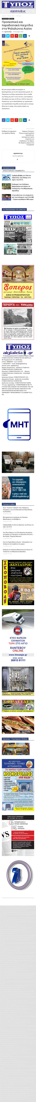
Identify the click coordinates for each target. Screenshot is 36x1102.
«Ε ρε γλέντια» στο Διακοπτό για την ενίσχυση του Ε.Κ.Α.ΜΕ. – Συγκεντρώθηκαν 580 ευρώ (23, 197)
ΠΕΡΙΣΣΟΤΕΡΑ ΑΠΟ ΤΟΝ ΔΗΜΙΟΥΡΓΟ (14, 170)
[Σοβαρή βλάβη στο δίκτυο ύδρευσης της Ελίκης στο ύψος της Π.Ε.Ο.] (6, 177)
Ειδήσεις (18, 16)
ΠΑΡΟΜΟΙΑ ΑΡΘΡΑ (8, 168)
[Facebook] (18, 160)
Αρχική (4, 16)
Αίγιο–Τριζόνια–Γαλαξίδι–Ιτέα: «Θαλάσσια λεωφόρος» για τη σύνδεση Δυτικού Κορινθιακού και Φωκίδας (17, 509)
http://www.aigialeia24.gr (18, 155)
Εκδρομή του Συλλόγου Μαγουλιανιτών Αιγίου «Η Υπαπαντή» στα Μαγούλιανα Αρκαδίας (17, 550)
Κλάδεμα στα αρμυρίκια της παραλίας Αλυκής (9, 132)
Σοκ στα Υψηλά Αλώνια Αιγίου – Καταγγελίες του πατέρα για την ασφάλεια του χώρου (17, 543)
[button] (33, 11)
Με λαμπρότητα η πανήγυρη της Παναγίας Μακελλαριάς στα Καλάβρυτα (15, 518)
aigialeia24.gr (8, 31)
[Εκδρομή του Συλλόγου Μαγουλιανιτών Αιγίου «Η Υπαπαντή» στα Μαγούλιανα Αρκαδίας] (6, 186)
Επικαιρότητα (11, 16)
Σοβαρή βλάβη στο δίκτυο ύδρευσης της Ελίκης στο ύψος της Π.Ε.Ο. (21, 178)
